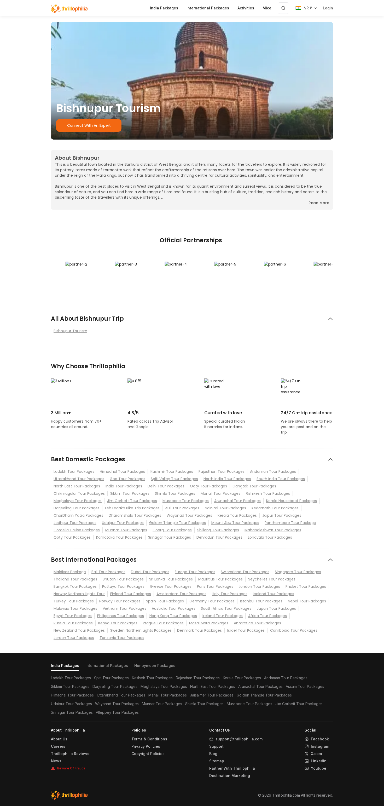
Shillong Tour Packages (218, 530)
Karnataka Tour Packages (119, 537)
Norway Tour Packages (120, 601)
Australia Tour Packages (173, 608)
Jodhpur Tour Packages (75, 522)
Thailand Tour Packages (75, 579)
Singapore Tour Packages (298, 571)
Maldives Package (70, 571)
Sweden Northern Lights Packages (141, 630)
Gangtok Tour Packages (254, 486)
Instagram (320, 746)
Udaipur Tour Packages (123, 522)
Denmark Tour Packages (199, 630)
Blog (213, 754)
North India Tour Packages (227, 478)
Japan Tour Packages (276, 608)
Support (216, 746)
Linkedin (319, 761)
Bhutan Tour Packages (123, 579)
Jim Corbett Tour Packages (132, 500)
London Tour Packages (259, 586)
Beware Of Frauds (71, 768)
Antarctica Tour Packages (257, 623)
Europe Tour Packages (195, 571)
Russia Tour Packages (73, 623)
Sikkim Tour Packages (129, 493)
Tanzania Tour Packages (122, 637)
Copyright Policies (148, 754)
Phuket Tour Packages (306, 586)
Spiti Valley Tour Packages (174, 478)
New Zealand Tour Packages (79, 630)
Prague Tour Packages (163, 623)
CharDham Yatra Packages (78, 515)
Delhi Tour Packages (166, 486)
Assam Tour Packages (305, 686)
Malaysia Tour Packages (75, 608)
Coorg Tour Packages (172, 530)
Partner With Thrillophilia (232, 768)
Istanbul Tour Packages (261, 601)
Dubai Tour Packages (150, 571)
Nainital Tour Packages (225, 508)
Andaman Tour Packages (273, 471)
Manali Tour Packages (220, 493)
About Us (59, 739)
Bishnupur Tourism (70, 330)
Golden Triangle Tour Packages (177, 522)
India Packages (65, 665)
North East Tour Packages (77, 486)
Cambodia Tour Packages (293, 630)
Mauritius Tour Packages (220, 579)
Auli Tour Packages (182, 508)
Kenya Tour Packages (117, 623)
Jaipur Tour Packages (281, 515)
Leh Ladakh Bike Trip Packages (132, 508)
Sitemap (216, 761)
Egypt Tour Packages (73, 615)
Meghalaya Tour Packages (78, 500)
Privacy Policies (145, 746)
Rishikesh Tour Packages (268, 493)
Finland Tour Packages (130, 593)
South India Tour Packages (281, 478)
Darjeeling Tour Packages (77, 508)
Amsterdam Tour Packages (181, 593)
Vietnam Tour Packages (124, 608)
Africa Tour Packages (267, 615)
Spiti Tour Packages (111, 678)
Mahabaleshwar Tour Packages (273, 530)
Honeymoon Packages (154, 665)
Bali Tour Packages (108, 571)
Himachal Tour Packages (122, 471)
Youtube (318, 768)
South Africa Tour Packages (226, 608)
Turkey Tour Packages (74, 601)
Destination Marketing (229, 776)
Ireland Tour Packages (222, 615)
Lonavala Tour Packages (270, 537)
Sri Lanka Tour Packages (171, 579)
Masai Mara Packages (208, 623)
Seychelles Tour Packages (271, 579)
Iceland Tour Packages (273, 593)
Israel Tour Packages (246, 630)
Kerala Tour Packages (237, 515)
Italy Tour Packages (229, 593)
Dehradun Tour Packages (219, 537)
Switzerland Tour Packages (245, 571)
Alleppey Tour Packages (117, 712)
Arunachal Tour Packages (237, 500)
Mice (267, 8)
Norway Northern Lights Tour (79, 593)
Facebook (320, 739)
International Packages (106, 665)
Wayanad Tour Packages (189, 515)
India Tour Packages (124, 486)
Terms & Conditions (149, 739)
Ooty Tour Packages (208, 486)
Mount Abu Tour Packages (235, 522)
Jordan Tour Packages (74, 637)
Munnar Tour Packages (126, 530)
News (56, 761)
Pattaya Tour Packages (123, 586)
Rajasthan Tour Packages (222, 471)
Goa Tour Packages (127, 478)
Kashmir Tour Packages (171, 471)
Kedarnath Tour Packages (275, 508)
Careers (58, 746)
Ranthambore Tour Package (290, 522)
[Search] (283, 8)
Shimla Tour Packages (175, 493)
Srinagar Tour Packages (169, 537)
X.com (316, 754)
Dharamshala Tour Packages (135, 515)
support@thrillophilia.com (239, 739)
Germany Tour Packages (212, 601)
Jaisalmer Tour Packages (212, 695)
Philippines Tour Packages (120, 615)
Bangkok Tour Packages (75, 586)
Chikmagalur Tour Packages (79, 493)
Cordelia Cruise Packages (77, 530)
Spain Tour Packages (165, 601)
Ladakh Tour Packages (74, 471)
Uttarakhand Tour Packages (79, 478)
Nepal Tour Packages (307, 601)
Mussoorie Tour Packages (185, 500)
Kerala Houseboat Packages (291, 500)
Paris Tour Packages (215, 586)
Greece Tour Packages (170, 586)
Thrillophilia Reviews (70, 754)
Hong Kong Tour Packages (173, 615)
